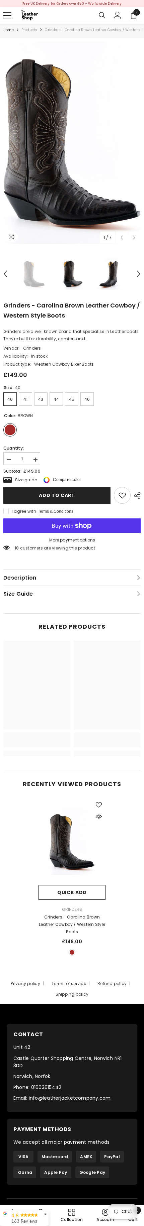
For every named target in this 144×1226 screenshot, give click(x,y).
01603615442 (46, 1087)
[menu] (7, 15)
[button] (122, 237)
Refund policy (112, 983)
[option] (72, 3)
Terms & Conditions (55, 511)
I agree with (24, 511)
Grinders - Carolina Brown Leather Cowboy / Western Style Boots (72, 924)
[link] (122, 495)
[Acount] (117, 15)
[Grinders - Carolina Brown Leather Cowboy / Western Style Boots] (72, 841)
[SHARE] (136, 496)
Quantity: (13, 448)
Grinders (32, 348)
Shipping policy (72, 994)
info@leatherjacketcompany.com (70, 1098)
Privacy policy (25, 983)
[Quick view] (99, 817)
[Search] (102, 15)
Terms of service (69, 983)
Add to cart (57, 495)
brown (72, 952)
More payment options (72, 540)
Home (8, 29)
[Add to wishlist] (99, 805)
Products (29, 29)
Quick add (72, 892)
